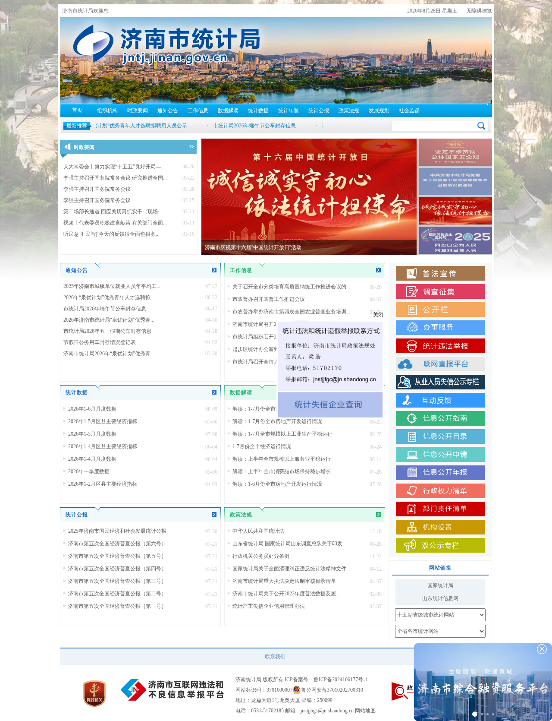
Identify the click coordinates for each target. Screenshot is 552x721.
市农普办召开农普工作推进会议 (268, 299)
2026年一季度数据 (89, 471)
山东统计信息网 (440, 598)
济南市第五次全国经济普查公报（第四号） (117, 569)
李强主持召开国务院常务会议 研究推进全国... (115, 178)
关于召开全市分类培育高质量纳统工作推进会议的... (291, 287)
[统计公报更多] (214, 514)
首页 (77, 110)
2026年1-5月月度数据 (92, 434)
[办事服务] (440, 327)
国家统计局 (440, 585)
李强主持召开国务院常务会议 (97, 189)
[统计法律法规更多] (378, 514)
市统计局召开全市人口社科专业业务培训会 (281, 362)
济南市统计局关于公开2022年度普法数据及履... (286, 594)
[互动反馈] (440, 400)
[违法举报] (440, 345)
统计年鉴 (288, 111)
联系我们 (275, 657)
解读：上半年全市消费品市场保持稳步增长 (281, 471)
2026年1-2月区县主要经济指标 (102, 484)
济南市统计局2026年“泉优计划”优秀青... (108, 354)
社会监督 (409, 111)
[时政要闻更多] (191, 146)
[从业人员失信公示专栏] (440, 382)
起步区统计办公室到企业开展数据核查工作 (281, 349)
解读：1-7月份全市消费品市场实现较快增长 (282, 409)
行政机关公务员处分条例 (260, 556)
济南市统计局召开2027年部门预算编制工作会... (286, 324)
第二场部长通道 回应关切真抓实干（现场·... (113, 212)
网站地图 (365, 711)
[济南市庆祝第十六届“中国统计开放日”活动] (309, 197)
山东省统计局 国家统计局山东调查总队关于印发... (289, 544)
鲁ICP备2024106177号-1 (340, 680)
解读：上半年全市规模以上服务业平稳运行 (281, 459)
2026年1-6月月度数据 (92, 409)
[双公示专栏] (440, 545)
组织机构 (107, 111)
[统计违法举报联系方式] (373, 398)
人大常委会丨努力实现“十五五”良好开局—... (114, 167)
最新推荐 (76, 126)
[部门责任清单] (440, 509)
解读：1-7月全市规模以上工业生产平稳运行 (282, 434)
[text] (434, 125)
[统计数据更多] (214, 392)
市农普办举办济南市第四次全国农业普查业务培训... (291, 312)
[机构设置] (440, 527)
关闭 (421, 357)
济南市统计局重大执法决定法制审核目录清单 (284, 581)
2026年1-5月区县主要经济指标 (102, 421)
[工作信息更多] (378, 270)
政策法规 (349, 111)
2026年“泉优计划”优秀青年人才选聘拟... (108, 297)
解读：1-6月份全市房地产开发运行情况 (277, 484)
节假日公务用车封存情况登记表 (99, 342)
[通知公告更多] (214, 270)
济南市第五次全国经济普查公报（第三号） (117, 581)
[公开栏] (440, 309)
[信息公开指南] (440, 418)
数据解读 (228, 111)
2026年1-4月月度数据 (92, 459)
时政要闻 (137, 111)
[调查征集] (440, 291)
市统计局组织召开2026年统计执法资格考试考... (286, 337)
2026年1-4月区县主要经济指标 (102, 446)
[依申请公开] (440, 454)
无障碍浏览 (479, 11)
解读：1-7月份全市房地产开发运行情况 (277, 421)
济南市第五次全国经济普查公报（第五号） (117, 556)
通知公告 (167, 111)
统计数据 (258, 111)
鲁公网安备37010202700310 (332, 690)
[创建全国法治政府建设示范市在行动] (440, 273)
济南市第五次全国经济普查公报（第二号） (117, 594)
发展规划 (379, 111)
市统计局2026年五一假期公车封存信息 (107, 331)
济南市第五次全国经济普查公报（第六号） (117, 544)
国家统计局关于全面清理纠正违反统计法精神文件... (291, 569)
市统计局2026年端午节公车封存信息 (104, 309)
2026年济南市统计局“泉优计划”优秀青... (108, 320)
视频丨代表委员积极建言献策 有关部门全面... (115, 223)
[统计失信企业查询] (373, 447)
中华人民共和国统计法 (258, 531)
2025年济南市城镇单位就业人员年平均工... (111, 286)
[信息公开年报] (440, 472)
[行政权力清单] (440, 491)
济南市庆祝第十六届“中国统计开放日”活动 (253, 247)
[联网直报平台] (440, 364)
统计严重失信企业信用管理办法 (268, 606)
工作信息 (198, 111)
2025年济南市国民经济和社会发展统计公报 (117, 531)
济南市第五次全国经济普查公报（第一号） (117, 606)
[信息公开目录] (440, 436)
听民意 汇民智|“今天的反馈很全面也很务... (111, 234)
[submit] (481, 126)
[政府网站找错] (412, 691)
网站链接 (440, 568)
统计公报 (318, 111)
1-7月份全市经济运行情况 (261, 446)
